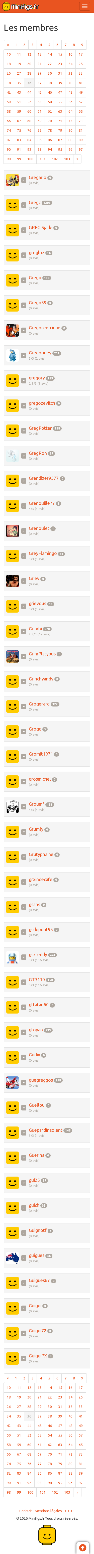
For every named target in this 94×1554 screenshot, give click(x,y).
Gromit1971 (41, 753)
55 (61, 102)
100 (32, 159)
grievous (37, 603)
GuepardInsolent (45, 1130)
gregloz (36, 252)
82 (10, 140)
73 (82, 121)
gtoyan (36, 1029)
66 (10, 121)
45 (41, 92)
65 (82, 111)
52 (31, 102)
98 (10, 159)
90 (10, 149)
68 (31, 121)
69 (41, 121)
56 (72, 102)
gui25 (34, 1180)
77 (41, 130)
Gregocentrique (44, 327)
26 (10, 73)
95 (61, 149)
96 (72, 149)
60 (31, 111)
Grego (35, 277)
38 (51, 83)
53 (41, 102)
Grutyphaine (41, 854)
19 (20, 64)
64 (72, 111)
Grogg (35, 728)
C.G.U (69, 1511)
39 (61, 83)
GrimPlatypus (42, 653)
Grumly (36, 828)
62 (51, 111)
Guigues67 (39, 1280)
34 (10, 83)
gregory (37, 377)
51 (20, 102)
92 (31, 149)
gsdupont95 (41, 929)
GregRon (38, 453)
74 (10, 130)
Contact (25, 1511)
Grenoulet (39, 528)
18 (10, 64)
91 (20, 149)
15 (61, 54)
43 (20, 92)
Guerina (36, 1155)
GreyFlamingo (43, 553)
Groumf (36, 803)
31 (61, 73)
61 (41, 111)
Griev (34, 578)
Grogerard (39, 703)
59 (20, 111)
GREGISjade (40, 227)
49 (82, 92)
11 (20, 54)
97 (82, 149)
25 (82, 64)
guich (34, 1205)
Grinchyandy (41, 678)
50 (10, 102)
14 (51, 54)
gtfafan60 (39, 1004)
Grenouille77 (42, 503)
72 (72, 121)
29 (41, 73)
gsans (34, 904)
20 (31, 64)
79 (61, 130)
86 (51, 140)
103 (68, 159)
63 (61, 111)
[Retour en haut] (82, 1548)
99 (20, 159)
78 (51, 130)
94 (51, 149)
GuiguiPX (38, 1355)
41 (82, 83)
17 (82, 54)
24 (72, 64)
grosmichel (40, 778)
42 (10, 92)
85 (41, 140)
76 (31, 130)
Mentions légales (48, 1511)
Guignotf (38, 1230)
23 (61, 64)
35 (20, 83)
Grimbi (35, 628)
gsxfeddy (38, 954)
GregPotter (40, 428)
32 (72, 73)
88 (72, 140)
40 (72, 83)
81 (82, 130)
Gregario (37, 177)
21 (41, 64)
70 (51, 121)
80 (72, 130)
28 (31, 73)
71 (61, 121)
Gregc (35, 202)
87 (61, 140)
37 (41, 83)
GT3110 (37, 979)
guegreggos (41, 1079)
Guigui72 (37, 1330)
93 (41, 149)
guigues (36, 1255)
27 (20, 73)
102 (56, 159)
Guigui (35, 1305)
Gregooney (40, 352)
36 (31, 83)
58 (10, 111)
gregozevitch (42, 402)
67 (20, 121)
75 (20, 130)
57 (82, 102)
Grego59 (37, 302)
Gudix (34, 1054)
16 (72, 54)
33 (82, 73)
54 (51, 102)
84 (31, 140)
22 (51, 64)
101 (44, 159)
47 (61, 92)
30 (51, 73)
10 (10, 54)
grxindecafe (40, 879)
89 (82, 140)
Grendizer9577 (44, 478)
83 (20, 140)
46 (51, 92)
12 (31, 54)
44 (31, 92)
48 (72, 92)
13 (41, 54)
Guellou (37, 1104)
